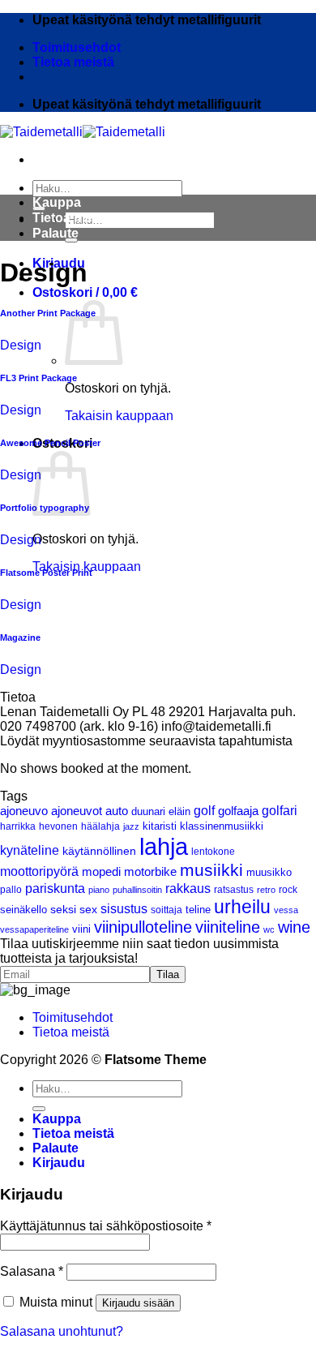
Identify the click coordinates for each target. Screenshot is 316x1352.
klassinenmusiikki (221, 826)
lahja (163, 846)
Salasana (31, 1271)
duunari (148, 811)
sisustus (123, 909)
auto (116, 811)
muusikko (269, 872)
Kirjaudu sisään (138, 1303)
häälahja (100, 826)
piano (98, 890)
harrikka (18, 826)
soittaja (166, 909)
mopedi (101, 871)
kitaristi (160, 826)
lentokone (213, 851)
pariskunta (55, 888)
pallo (11, 889)
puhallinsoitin (137, 890)
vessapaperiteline (34, 929)
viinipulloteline (143, 927)
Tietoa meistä (73, 62)
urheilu (242, 906)
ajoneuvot (76, 811)
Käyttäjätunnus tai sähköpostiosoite (105, 1226)
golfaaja (238, 811)
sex (88, 909)
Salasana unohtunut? (61, 1331)
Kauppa (56, 202)
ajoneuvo (24, 811)
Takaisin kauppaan (119, 416)
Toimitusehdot (76, 47)
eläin (179, 811)
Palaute (55, 233)
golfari (279, 811)
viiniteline (227, 927)
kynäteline (29, 850)
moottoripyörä (39, 871)
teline (198, 910)
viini (81, 929)
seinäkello (23, 910)
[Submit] (38, 1108)
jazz (131, 826)
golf (204, 811)
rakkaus (188, 888)
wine (294, 927)
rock (288, 889)
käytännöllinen (99, 850)
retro (266, 890)
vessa (286, 910)
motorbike (150, 871)
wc (269, 929)
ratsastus (234, 889)
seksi (63, 909)
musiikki (211, 870)
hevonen (58, 826)
